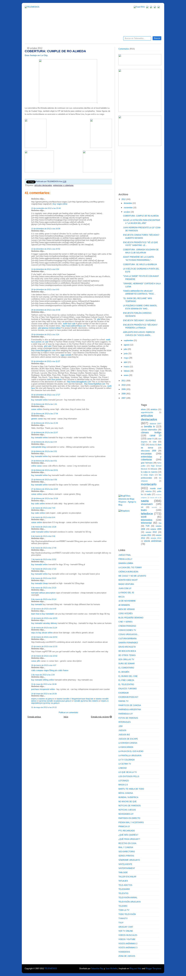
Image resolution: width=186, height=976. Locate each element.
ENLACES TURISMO (127, 689)
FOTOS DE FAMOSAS (128, 718)
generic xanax (37, 419)
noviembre (128, 207)
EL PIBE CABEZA (126, 680)
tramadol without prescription (43, 593)
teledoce (147, 513)
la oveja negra (147, 475)
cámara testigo (151, 432)
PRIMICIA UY (124, 826)
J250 (120, 726)
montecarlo (149, 484)
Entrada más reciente (100, 717)
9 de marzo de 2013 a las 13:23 (43, 588)
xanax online (36, 409)
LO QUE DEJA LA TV (127, 772)
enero (126, 375)
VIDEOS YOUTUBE (126, 939)
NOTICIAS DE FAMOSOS (129, 806)
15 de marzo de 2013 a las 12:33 (44, 646)
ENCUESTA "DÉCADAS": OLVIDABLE (139, 320)
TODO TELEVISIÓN (127, 914)
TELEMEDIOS (51, 968)
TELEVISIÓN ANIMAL (127, 897)
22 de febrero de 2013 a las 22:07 (44, 432)
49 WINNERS (124, 605)
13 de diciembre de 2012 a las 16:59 (45, 229)
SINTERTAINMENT (126, 868)
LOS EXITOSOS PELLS (128, 776)
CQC (143, 445)
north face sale (69, 324)
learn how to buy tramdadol (42, 614)
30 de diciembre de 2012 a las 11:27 (45, 361)
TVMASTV (123, 918)
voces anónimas (152, 541)
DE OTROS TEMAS (127, 655)
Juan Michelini (111, 968)
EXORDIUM (123, 693)
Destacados (36, 39)
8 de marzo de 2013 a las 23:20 (43, 578)
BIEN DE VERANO (126, 609)
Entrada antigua (34, 717)
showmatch (147, 504)
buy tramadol (36, 604)
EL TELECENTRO (126, 684)
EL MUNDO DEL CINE (128, 676)
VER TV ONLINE (125, 931)
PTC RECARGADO (126, 831)
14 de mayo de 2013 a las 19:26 (44, 694)
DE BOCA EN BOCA (127, 651)
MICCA (121, 597)
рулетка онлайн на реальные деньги (55, 701)
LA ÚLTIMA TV (124, 764)
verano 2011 (146, 535)
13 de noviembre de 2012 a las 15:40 (46, 208)
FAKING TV (123, 701)
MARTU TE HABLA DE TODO (131, 789)
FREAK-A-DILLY (125, 559)
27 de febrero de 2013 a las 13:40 (44, 489)
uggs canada (66, 355)
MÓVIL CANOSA (125, 793)
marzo (127, 366)
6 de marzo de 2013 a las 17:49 (43, 548)
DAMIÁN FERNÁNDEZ (128, 643)
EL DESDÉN (123, 672)
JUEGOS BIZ (124, 735)
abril (126, 362)
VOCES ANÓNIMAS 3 (127, 948)
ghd (98, 319)
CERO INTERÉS (125, 613)
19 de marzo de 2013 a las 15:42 (44, 656)
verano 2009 (155, 529)
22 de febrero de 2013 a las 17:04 (44, 414)
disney (152, 445)
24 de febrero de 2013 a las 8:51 (44, 461)
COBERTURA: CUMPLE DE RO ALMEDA (141, 216)
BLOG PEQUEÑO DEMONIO (130, 618)
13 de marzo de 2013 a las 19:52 (44, 637)
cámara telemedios (149, 430)
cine (154, 442)
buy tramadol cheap (39, 583)
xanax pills (35, 661)
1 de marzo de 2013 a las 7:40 (43, 508)
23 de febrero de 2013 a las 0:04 (44, 442)
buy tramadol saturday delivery (44, 623)
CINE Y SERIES (125, 622)
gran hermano (147, 463)
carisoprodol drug (38, 447)
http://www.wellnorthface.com (74, 326)
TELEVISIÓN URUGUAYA (129, 902)
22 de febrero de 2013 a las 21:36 (44, 423)
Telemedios (112, 39)
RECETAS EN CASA (127, 843)
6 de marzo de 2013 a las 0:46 (43, 536)
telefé (144, 517)
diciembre (128, 203)
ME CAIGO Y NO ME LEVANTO (132, 576)
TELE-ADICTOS (125, 885)
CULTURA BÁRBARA (127, 639)
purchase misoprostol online (43, 689)
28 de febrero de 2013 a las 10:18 (44, 498)
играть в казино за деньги (42, 699)
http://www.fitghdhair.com (94, 384)
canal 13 (155, 435)
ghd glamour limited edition (49, 328)
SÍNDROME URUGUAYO (129, 860)
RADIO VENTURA (126, 584)
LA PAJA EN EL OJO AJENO (130, 751)
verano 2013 (156, 538)
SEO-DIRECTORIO (126, 851)
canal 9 (150, 439)
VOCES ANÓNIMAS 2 (127, 943)
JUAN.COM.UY (125, 588)
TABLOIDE (123, 872)
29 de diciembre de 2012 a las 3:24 (45, 334)
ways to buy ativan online (42, 633)
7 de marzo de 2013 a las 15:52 (43, 559)
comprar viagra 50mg (45, 670)
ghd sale (47, 346)
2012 (123, 199)
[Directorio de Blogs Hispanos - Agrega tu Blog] (128, 505)
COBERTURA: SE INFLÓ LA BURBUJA (140, 264)
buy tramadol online (39, 400)
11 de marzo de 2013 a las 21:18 (44, 628)
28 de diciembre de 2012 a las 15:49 (45, 310)
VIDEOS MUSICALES (127, 935)
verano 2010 (151, 532)
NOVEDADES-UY (126, 814)
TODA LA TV (123, 910)
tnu (160, 523)
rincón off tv (154, 497)
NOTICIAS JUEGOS (127, 810)
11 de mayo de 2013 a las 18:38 (44, 684)
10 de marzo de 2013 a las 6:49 (43, 609)
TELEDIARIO (124, 889)
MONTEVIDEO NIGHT (128, 580)
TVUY (121, 923)
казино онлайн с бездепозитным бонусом (75, 699)
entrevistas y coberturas (63, 185)
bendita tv (149, 426)
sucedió (154, 507)
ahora (143, 409)
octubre (127, 212)
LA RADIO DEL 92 (126, 593)
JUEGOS (122, 730)
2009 (123, 389)
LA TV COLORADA (126, 760)
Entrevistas (62, 39)
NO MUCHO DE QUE (127, 801)
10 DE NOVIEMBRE (127, 601)
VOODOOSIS (124, 952)
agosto (127, 345)
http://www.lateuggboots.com (43, 350)
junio (126, 353)
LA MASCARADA (125, 747)
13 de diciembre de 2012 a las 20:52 (45, 249)
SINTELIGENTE (125, 864)
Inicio (66, 717)
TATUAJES (123, 881)
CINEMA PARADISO (127, 626)
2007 (123, 398)
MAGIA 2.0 (123, 785)
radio (149, 494)
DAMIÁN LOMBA (125, 563)
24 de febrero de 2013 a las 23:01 (44, 470)
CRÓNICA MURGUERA (128, 572)
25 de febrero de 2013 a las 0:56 (44, 480)
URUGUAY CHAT (125, 927)
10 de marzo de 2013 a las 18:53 (44, 618)
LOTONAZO (123, 781)
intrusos (154, 469)
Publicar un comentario (68, 712)
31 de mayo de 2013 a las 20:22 (44, 707)
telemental (146, 523)
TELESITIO (123, 893)
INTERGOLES (124, 722)
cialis (33, 670)
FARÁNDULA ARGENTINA (129, 709)
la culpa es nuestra (149, 472)
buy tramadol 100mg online (42, 680)
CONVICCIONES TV (127, 630)
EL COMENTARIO (126, 668)
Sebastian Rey (97, 968)
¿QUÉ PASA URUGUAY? (129, 839)
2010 (123, 385)
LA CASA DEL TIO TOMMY (130, 567)
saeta (145, 500)
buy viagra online (60, 204)
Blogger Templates (153, 968)
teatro (144, 510)
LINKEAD (122, 768)
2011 (123, 381)
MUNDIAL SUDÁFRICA (128, 797)
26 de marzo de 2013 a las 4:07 (43, 665)
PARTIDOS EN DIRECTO (129, 818)
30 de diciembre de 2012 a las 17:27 (45, 395)
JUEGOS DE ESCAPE (128, 739)
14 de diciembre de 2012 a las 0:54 (45, 269)
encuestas (146, 453)
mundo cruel (155, 488)
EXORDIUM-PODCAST (128, 697)
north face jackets (54, 379)
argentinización (147, 412)
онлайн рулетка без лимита (86, 701)
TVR (147, 526)
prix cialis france (61, 670)
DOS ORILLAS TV (126, 659)
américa (154, 409)
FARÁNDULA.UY (125, 714)
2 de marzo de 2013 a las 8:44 (43, 517)
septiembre (129, 340)
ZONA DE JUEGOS (126, 956)
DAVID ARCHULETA (127, 647)
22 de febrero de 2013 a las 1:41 (44, 404)
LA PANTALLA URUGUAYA (129, 755)
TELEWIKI (122, 906)
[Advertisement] (140, 168)
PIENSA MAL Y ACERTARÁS (131, 822)
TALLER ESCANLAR (127, 877)
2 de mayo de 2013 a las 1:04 (43, 675)
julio (126, 349)
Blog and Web (135, 968)
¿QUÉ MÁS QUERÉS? (128, 835)
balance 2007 (155, 424)
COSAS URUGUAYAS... (128, 634)
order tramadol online (40, 532)
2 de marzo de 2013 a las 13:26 (43, 527)
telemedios (146, 520)
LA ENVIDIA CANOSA (127, 743)
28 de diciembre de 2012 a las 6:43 (45, 289)
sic (142, 507)
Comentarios (123, 49)
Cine (82, 39)
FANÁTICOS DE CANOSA (129, 705)
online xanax (36, 466)
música (148, 491)
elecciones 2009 (148, 451)
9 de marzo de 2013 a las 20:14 (43, 599)
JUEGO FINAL (124, 555)
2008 (123, 394)
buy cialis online (38, 503)
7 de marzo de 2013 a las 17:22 (43, 569)
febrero (127, 371)
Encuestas (94, 39)
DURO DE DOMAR (126, 663)
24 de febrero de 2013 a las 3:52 (44, 451)
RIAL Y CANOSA (125, 847)
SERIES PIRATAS (126, 856)
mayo (126, 358)
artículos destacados (43, 185)
